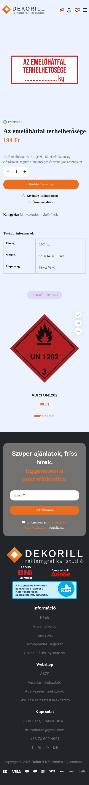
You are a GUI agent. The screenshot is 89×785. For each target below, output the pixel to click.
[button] (37, 416)
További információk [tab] (18, 233)
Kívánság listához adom (42, 195)
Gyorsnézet (78, 323)
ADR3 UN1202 (44, 395)
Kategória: (11, 214)
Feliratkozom (44, 510)
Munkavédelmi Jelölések (39, 214)
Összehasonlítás (42, 202)
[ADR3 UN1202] (44, 348)
